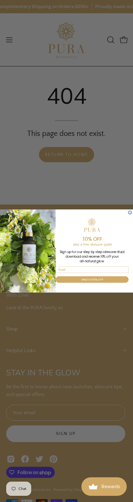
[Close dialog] (130, 212)
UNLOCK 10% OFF (92, 279)
